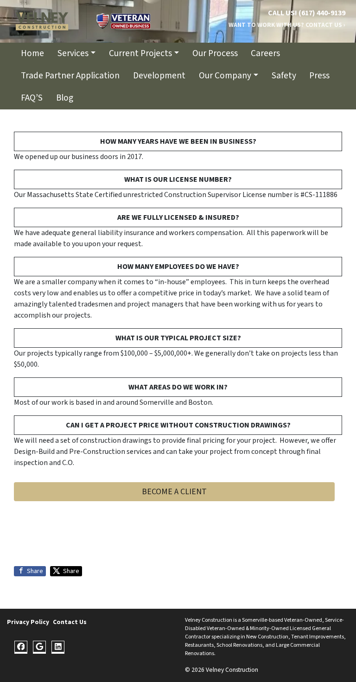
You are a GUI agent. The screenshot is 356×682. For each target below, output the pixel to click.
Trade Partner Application (70, 75)
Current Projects (140, 53)
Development (159, 75)
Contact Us (70, 622)
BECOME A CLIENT (174, 491)
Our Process (215, 53)
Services (73, 53)
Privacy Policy (28, 622)
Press (319, 75)
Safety (284, 75)
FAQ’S (32, 97)
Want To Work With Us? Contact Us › (287, 24)
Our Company (225, 75)
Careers (265, 53)
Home (32, 53)
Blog (64, 97)
